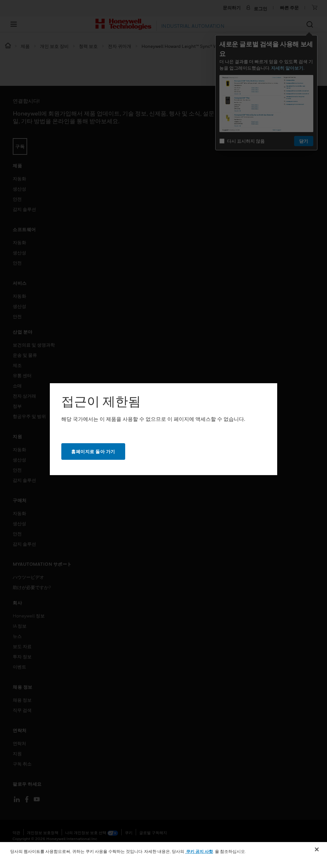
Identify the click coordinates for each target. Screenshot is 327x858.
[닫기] (317, 849)
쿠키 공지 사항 (199, 851)
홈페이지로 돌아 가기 (93, 451)
